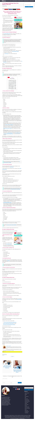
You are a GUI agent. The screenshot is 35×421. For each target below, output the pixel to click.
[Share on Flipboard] (18, 9)
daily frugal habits (19, 299)
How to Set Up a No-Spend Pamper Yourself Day (9, 324)
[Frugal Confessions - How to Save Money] (4, 1)
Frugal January (6, 53)
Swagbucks (8, 260)
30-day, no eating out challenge (9, 124)
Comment (19, 382)
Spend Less (3, 355)
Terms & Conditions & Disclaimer (20, 415)
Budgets (26, 394)
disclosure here (18, 8)
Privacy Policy (26, 415)
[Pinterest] (17, 389)
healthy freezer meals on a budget (7, 128)
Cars (25, 395)
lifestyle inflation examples (15, 51)
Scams (26, 409)
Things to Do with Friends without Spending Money (10, 322)
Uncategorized (27, 411)
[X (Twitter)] (19, 389)
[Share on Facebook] (10, 9)
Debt (25, 397)
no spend (12, 356)
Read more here (9, 350)
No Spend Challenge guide (7, 33)
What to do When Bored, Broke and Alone (8, 323)
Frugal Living (26, 402)
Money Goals (26, 404)
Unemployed (26, 412)
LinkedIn (13, 350)
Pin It (15, 17)
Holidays (26, 403)
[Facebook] (16, 389)
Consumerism (26, 396)
